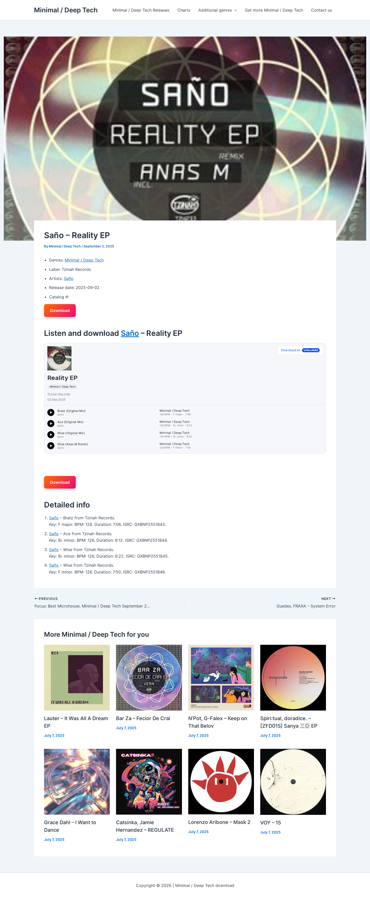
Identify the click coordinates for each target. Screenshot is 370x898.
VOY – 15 (270, 823)
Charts (183, 10)
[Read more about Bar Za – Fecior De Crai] (149, 677)
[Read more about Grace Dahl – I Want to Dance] (77, 781)
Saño (68, 278)
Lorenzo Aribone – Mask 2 (219, 822)
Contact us (321, 10)
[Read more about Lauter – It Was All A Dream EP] (77, 677)
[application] (234, 10)
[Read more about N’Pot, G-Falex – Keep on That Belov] (221, 677)
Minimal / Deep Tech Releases (141, 10)
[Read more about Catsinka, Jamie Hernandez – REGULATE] (149, 781)
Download (60, 310)
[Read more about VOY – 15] (293, 781)
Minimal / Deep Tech (66, 10)
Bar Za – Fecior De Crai (143, 718)
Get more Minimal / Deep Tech (274, 10)
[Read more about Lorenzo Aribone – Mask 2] (221, 781)
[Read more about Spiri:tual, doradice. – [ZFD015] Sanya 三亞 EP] (293, 677)
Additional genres (215, 10)
